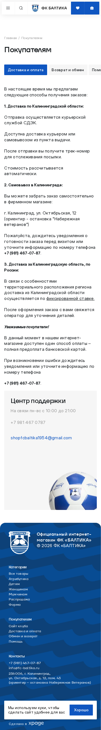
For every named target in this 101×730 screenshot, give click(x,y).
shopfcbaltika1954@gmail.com (41, 437)
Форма (14, 605)
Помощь (16, 641)
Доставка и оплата (26, 70)
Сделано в (18, 724)
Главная (10, 38)
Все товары (19, 574)
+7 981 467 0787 (28, 422)
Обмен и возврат (23, 636)
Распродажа (19, 599)
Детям (14, 584)
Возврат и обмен (68, 70)
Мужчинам (18, 594)
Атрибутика (19, 579)
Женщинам (18, 589)
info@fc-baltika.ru (24, 668)
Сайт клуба (18, 626)
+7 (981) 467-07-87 (25, 663)
